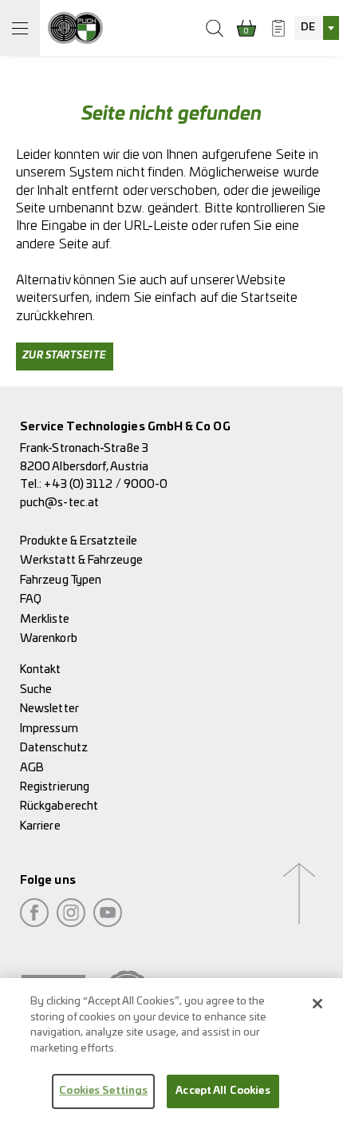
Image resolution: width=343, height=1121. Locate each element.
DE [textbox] (308, 27)
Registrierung (54, 787)
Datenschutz (54, 748)
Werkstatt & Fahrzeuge (81, 560)
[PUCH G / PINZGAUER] (75, 28)
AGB (32, 768)
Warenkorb (48, 638)
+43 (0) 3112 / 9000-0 (106, 484)
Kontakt (40, 669)
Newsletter (49, 709)
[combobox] (316, 28)
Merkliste (44, 619)
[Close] (317, 1003)
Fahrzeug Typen (60, 580)
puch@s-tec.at (59, 503)
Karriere (40, 826)
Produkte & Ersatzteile (78, 541)
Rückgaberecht (59, 806)
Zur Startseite (64, 355)
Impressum (49, 729)
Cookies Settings (103, 1091)
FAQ (30, 599)
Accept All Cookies (222, 1091)
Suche (36, 689)
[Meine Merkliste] (278, 28)
